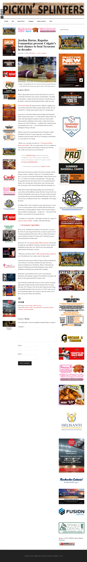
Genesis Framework (47, 556)
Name (20, 345)
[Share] (2, 17)
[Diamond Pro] (71, 185)
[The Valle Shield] (71, 503)
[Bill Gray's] (71, 290)
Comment (21, 327)
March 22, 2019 (45, 166)
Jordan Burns (46, 307)
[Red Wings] (71, 359)
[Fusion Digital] (71, 514)
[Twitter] (2, 14)
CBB (34, 305)
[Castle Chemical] (9, 182)
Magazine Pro (37, 556)
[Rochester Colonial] (71, 484)
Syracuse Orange (28, 305)
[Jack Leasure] (71, 210)
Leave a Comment (41, 53)
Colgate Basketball (37, 307)
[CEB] (9, 295)
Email (20, 354)
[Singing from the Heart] (9, 243)
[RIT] (71, 105)
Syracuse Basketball (28, 309)
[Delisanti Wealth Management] (71, 434)
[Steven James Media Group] (9, 281)
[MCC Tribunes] (71, 343)
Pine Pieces (39, 305)
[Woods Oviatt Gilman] (71, 472)
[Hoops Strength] (71, 326)
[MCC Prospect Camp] (71, 49)
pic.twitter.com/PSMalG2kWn (29, 162)
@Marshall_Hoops (31, 155)
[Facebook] (2, 10)
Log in (61, 556)
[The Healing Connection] (9, 269)
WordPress (55, 556)
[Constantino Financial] (71, 142)
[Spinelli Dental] (71, 533)
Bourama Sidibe (29, 307)
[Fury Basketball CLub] (71, 87)
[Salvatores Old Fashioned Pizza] (71, 380)
